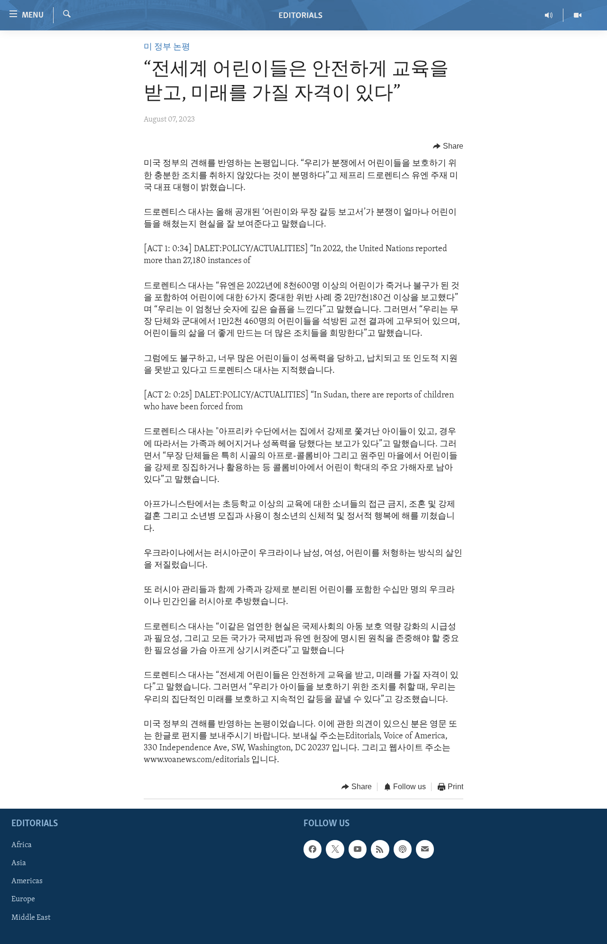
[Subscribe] (425, 849)
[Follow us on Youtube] (358, 849)
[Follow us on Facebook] (313, 849)
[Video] (577, 15)
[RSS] (380, 849)
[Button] (448, 146)
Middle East (30, 918)
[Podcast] (403, 849)
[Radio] (548, 15)
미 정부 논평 (167, 47)
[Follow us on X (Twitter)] (335, 849)
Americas (27, 881)
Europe (23, 899)
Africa (21, 845)
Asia (18, 863)
